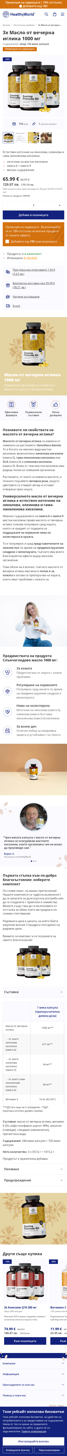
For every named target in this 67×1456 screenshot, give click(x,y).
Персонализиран (49, 1450)
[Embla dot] (31, 861)
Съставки (11, 992)
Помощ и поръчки (14, 1395)
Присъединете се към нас (19, 1384)
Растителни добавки (24, 25)
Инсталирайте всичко (33, 1441)
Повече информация (33, 1431)
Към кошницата (25, 1341)
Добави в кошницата (33, 215)
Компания (9, 1363)
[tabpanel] (33, 1075)
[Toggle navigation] (62, 14)
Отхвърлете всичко (18, 1450)
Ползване (11, 1169)
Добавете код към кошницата (34, 241)
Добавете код (35, 6)
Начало (6, 25)
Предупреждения (17, 1180)
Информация (11, 1374)
